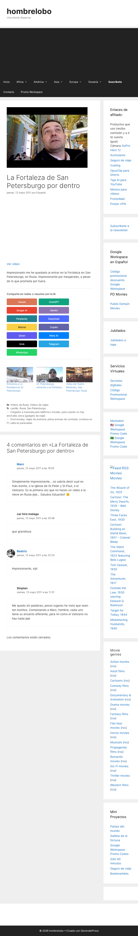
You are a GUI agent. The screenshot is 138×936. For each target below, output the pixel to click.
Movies (116, 478)
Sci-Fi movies (119, 766)
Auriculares (117, 155)
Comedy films (119, 685)
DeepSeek (54, 318)
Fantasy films (119, 714)
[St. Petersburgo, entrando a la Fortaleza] (50, 374)
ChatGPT (54, 302)
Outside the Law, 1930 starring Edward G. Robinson (118, 596)
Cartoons (116, 680)
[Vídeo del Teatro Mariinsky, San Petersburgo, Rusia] (79, 374)
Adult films (117, 671)
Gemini (54, 310)
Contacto (8, 92)
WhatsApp (22, 352)
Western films (119, 785)
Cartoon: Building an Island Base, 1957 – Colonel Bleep (120, 533)
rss (113, 666)
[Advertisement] (69, 51)
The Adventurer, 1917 (118, 579)
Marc (20, 464)
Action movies (119, 661)
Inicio (6, 81)
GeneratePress (90, 930)
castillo (14, 408)
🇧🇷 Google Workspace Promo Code (118, 442)
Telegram (54, 344)
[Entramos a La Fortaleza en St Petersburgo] (20, 374)
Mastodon (117, 420)
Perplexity (21, 318)
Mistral (22, 327)
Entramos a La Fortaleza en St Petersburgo (15, 387)
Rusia (23, 408)
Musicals (116, 742)
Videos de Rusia (19, 404)
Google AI (21, 310)
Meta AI (53, 335)
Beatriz (22, 551)
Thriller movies (120, 775)
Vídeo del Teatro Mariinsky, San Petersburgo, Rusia (76, 387)
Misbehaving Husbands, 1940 (118, 624)
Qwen (22, 335)
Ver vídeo (13, 264)
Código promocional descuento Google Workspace (118, 280)
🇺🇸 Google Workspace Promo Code (118, 429)
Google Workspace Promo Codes (119, 850)
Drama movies (120, 704)
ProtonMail (117, 199)
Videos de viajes (39, 404)
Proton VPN (118, 204)
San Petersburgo (36, 408)
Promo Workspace (32, 92)
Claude (22, 302)
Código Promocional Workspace (118, 394)
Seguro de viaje (120, 160)
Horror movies (119, 733)
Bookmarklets (119, 873)
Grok (22, 344)
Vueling (115, 165)
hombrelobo (29, 11)
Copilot (54, 327)
